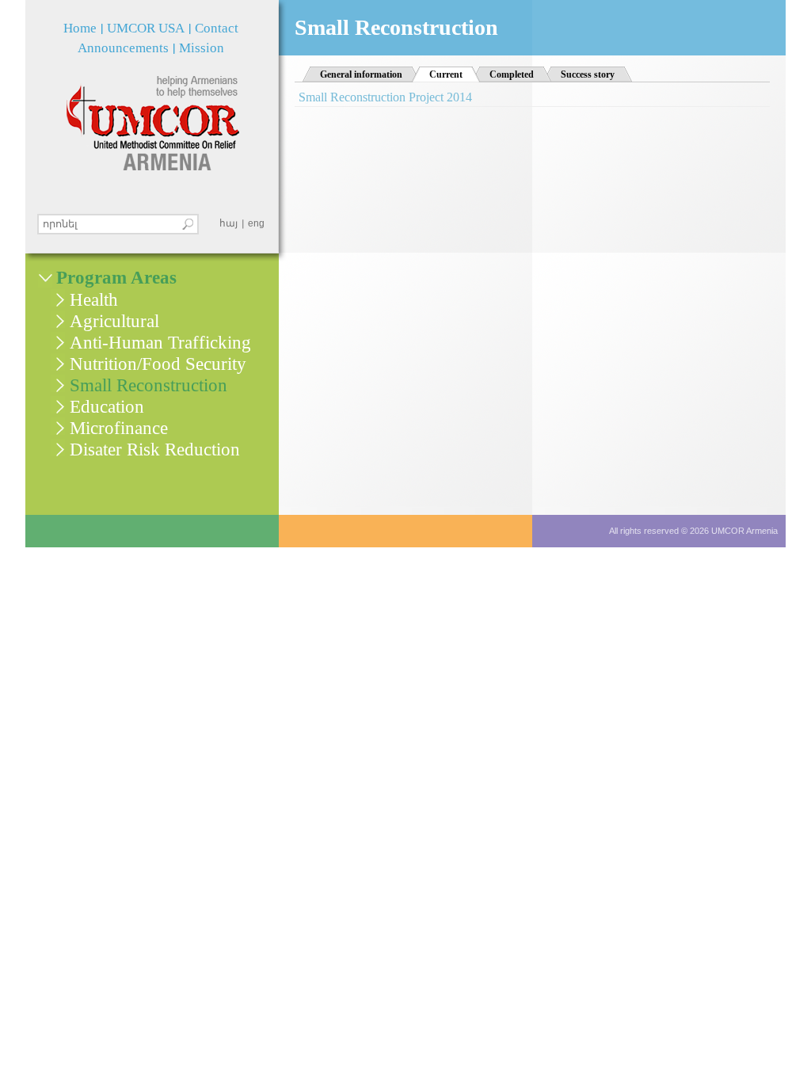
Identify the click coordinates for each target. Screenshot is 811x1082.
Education (107, 407)
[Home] (152, 123)
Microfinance (119, 428)
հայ (228, 223)
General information (361, 74)
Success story (588, 74)
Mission (201, 47)
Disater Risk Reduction (155, 449)
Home (80, 28)
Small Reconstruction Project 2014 (385, 97)
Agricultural (114, 321)
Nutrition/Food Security (158, 364)
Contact (216, 28)
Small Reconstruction (148, 385)
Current (454, 74)
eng (256, 223)
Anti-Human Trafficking (160, 342)
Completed (511, 74)
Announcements (123, 47)
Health (94, 300)
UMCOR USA (146, 28)
